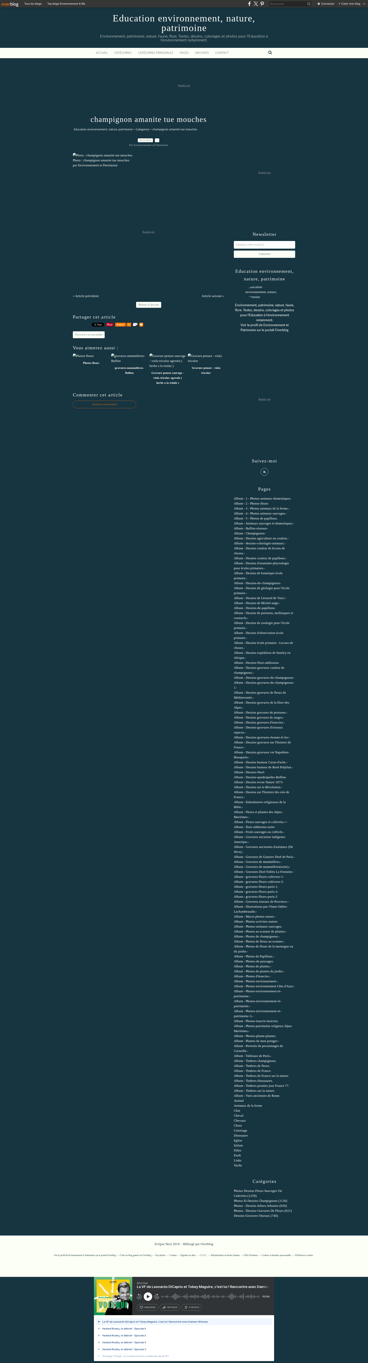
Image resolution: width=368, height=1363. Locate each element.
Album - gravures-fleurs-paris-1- (256, 887)
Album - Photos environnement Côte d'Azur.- (264, 986)
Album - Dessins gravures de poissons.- (261, 712)
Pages (184, 52)
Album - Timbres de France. (252, 1071)
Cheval (238, 1115)
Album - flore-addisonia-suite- (254, 827)
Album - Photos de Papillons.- (254, 956)
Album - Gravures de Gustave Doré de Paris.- (264, 857)
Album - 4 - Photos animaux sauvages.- (260, 513)
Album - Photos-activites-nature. (256, 921)
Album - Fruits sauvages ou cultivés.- (259, 832)
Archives (202, 52)
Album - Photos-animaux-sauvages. (258, 926)
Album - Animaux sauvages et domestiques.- (264, 523)
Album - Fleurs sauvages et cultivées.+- (261, 822)
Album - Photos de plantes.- (252, 966)
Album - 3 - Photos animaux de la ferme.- (262, 508)
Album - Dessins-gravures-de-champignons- (264, 677)
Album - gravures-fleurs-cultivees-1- (259, 877)
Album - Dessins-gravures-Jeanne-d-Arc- (262, 737)
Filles (237, 1150)
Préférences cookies (304, 1255)
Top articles (160, 1255)
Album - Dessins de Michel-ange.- (257, 603)
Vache (238, 1165)
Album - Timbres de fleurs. (252, 1066)
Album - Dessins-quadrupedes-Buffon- (260, 777)
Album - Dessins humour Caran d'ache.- (261, 762)
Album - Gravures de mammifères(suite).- (262, 867)
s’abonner (149, 1307)
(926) (260, 1206)
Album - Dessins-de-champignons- (257, 583)
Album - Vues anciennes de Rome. (257, 1096)
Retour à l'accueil (148, 304)
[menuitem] (102, 53)
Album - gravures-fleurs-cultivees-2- (259, 882)
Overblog (206, 1244)
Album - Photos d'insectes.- (252, 976)
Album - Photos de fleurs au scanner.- (259, 941)
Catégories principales (155, 52)
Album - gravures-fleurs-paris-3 (255, 896)
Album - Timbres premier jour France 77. (261, 1086)
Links (238, 1160)
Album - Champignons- (250, 533)
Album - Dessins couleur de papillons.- (260, 558)
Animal (239, 1100)
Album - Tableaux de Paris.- (253, 1056)
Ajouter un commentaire (104, 404)
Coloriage (240, 1130)
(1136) (260, 1201)
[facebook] (249, 4)
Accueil (102, 52)
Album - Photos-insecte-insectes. (256, 1021)
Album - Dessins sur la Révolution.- (258, 787)
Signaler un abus (188, 1255)
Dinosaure (241, 1135)
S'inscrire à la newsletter (89, 334)
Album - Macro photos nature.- (255, 916)
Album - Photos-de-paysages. (254, 961)
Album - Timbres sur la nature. (254, 1091)
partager (172, 1307)
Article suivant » (213, 296)
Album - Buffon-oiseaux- (251, 528)
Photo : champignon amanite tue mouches (101, 160)
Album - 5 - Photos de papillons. (256, 518)
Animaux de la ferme (248, 1105)
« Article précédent (86, 296)
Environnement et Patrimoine (81, 1255)
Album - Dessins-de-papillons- (255, 608)
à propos (194, 1307)
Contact (222, 52)
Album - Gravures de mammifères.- (258, 862)
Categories (142, 129)
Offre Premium (251, 1255)
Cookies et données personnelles (276, 1255)
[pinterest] (262, 4)
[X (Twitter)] (255, 4)
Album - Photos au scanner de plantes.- (260, 931)
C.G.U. (203, 1255)
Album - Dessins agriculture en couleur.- (261, 538)
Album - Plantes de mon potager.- (256, 1041)
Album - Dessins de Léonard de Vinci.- (260, 598)
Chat (237, 1110)
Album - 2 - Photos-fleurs (251, 503)
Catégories (122, 52)
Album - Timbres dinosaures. (253, 1081)
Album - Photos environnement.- (256, 981)
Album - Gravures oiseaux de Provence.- (261, 901)
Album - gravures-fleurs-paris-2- (256, 891)
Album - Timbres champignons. (255, 1061)
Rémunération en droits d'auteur (225, 1255)
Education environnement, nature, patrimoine (184, 23)
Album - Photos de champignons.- (257, 936)
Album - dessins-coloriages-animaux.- (260, 543)
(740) (256, 1216)
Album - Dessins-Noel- (249, 772)
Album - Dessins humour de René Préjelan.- (263, 767)
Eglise (238, 1140)
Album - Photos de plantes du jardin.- (259, 971)
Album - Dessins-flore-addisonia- (256, 663)
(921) (263, 1211)
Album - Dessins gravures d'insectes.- (259, 722)
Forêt (237, 1155)
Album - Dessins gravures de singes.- (259, 717)
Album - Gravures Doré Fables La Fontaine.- (264, 872)
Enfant (238, 1145)
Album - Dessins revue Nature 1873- (258, 782)
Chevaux (240, 1120)
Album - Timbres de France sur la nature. (261, 1076)
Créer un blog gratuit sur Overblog (135, 1255)
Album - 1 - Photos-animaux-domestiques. (262, 498)
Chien (238, 1125)
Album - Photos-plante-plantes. (255, 1036)
